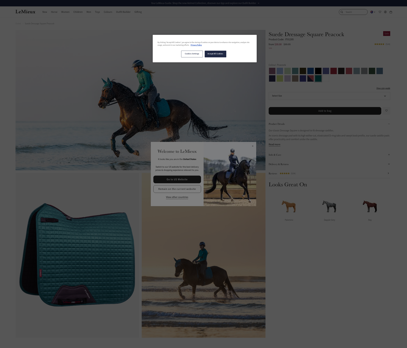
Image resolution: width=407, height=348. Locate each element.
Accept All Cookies (215, 54)
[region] (205, 48)
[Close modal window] (252, 146)
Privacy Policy (196, 45)
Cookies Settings (192, 54)
